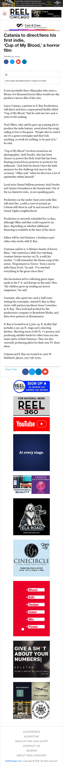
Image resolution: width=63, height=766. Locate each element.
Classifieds (31, 731)
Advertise (31, 736)
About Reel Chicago (31, 755)
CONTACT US (31, 745)
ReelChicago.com (13, 761)
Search (31, 750)
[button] (4, 13)
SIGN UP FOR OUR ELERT (31, 741)
